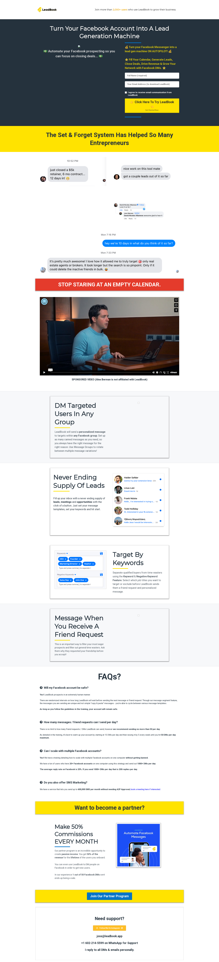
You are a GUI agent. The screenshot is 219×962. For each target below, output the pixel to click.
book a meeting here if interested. (146, 789)
